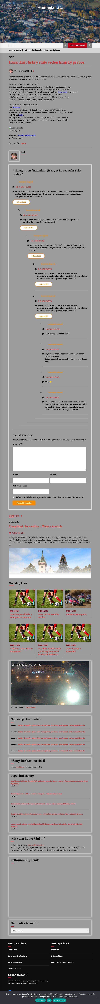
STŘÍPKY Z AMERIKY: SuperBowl (21, 650)
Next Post (14, 516)
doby (21, 115)
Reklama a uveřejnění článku (62, 962)
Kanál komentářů (15, 962)
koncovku (62, 92)
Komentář (18, 444)
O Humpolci (14, 522)
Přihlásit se (12, 950)
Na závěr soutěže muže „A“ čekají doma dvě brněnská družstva (49, 651)
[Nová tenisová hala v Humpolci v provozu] (22, 599)
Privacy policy (59, 1000)
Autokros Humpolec (76, 614)
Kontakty (55, 950)
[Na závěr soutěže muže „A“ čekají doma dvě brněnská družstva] (50, 633)
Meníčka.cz (20, 767)
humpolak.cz (50, 7)
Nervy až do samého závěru (48, 616)
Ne (49, 1000)
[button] (65, 45)
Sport (11, 56)
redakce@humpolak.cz (36, 845)
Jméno (15, 474)
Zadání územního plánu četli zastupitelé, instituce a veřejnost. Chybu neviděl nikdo (51, 725)
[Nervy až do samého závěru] (50, 599)
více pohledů (31, 707)
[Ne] (97, 997)
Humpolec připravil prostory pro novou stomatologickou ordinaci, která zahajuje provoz (47, 814)
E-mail (53, 474)
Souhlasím (40, 1000)
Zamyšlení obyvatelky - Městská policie (35, 526)
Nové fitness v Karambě (73, 650)
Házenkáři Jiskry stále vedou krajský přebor (46, 62)
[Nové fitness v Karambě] (78, 633)
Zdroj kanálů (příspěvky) (17, 956)
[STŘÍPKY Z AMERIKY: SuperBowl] (22, 633)
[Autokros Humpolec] (78, 599)
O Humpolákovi (57, 956)
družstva (16, 107)
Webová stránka (20, 486)
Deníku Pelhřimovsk (27, 135)
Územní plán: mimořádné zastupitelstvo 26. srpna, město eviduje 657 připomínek (43, 804)
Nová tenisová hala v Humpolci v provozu (21, 616)
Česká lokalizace (14, 969)
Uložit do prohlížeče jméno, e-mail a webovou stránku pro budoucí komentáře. (49, 497)
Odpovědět (21, 202)
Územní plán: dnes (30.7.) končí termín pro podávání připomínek (36, 794)
